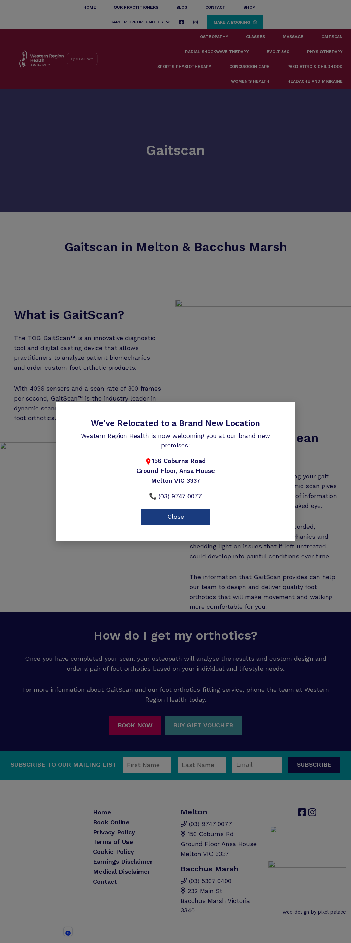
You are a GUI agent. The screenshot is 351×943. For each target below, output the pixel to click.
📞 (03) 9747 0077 (175, 496)
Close (175, 516)
